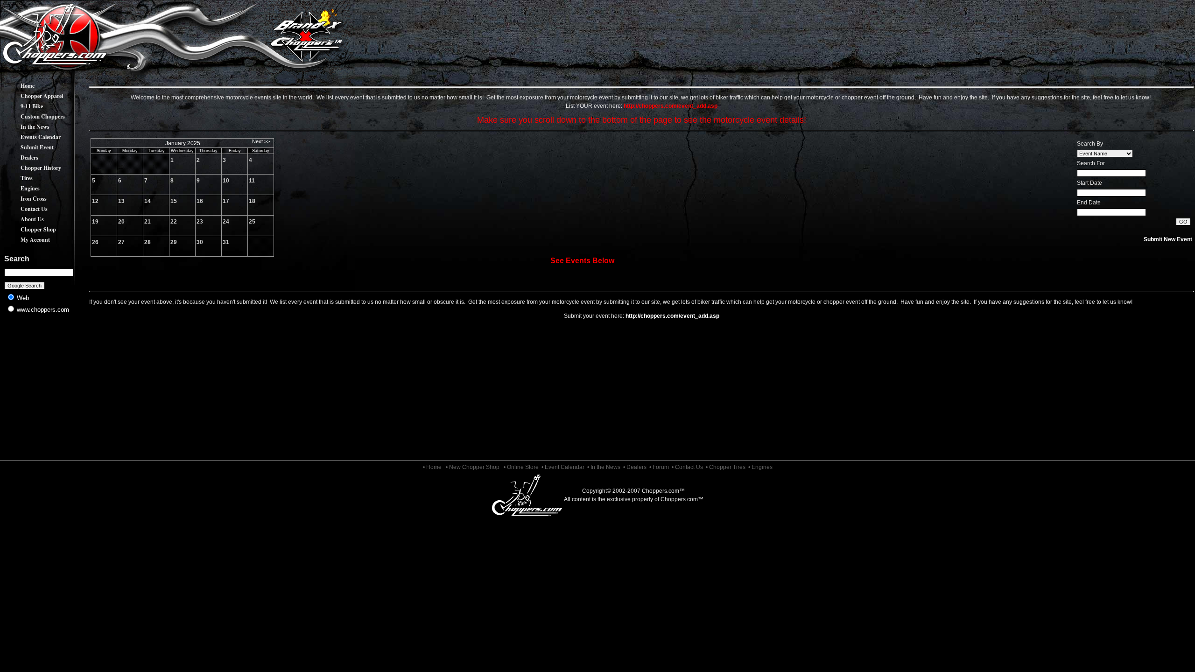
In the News (25, 127)
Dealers (20, 157)
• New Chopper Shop (472, 467)
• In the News (603, 467)
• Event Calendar (562, 467)
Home (18, 86)
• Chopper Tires (725, 467)
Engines (21, 188)
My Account (26, 240)
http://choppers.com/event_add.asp (672, 316)
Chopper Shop (29, 229)
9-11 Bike (22, 106)
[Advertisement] (39, 392)
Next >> (261, 141)
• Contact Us (687, 467)
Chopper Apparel (32, 96)
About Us (23, 219)
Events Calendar (31, 137)
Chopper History (31, 168)
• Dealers (635, 467)
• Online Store (521, 467)
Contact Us (25, 209)
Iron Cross (24, 199)
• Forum (659, 467)
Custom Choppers (33, 116)
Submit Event (28, 147)
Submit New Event (1168, 239)
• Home (432, 467)
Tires (17, 178)
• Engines (760, 467)
